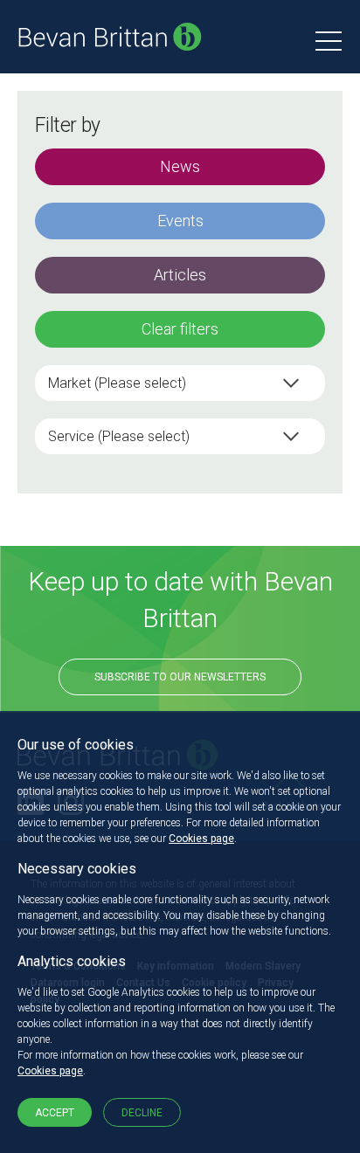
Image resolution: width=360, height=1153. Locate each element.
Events (180, 220)
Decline (142, 1113)
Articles (180, 275)
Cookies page (201, 838)
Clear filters (180, 329)
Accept (54, 1113)
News (180, 166)
